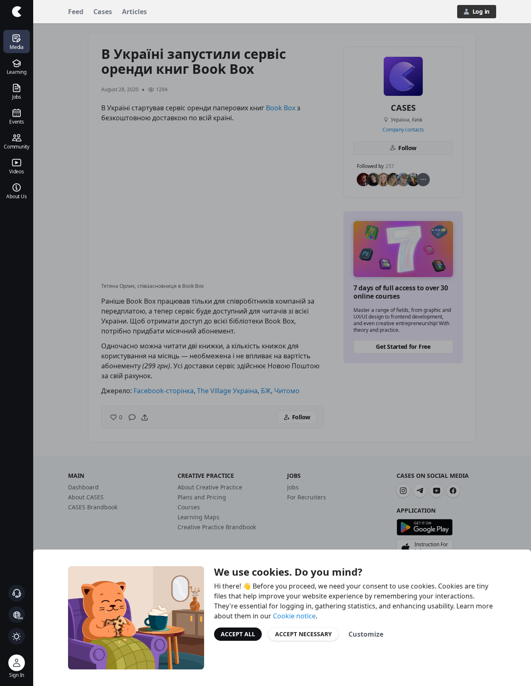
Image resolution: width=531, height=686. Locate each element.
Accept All (238, 634)
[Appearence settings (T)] (16, 636)
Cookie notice (294, 615)
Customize (365, 634)
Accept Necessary (303, 634)
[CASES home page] (16, 11)
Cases (102, 11)
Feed (75, 11)
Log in (481, 11)
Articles (134, 11)
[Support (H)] (16, 593)
